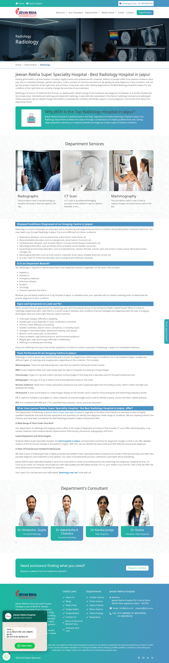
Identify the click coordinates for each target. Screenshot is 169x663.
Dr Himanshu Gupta (32, 530)
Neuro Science (96, 609)
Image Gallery (72, 609)
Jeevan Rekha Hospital (55, 116)
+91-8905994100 (124, 616)
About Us (70, 597)
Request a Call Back (137, 568)
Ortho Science (96, 601)
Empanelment (72, 613)
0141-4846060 (123, 613)
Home (18, 64)
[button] (45, 613)
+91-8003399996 (138, 613)
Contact (130, 12)
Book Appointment (166, 331)
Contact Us (71, 617)
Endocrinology (96, 613)
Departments (30, 64)
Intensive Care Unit (72, 629)
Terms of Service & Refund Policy (74, 622)
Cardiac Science (96, 597)
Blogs (68, 601)
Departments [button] (91, 12)
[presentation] (15, 542)
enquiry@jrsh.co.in (144, 608)
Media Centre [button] (108, 12)
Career (121, 12)
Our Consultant (76, 12)
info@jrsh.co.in (126, 608)
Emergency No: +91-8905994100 (138, 3)
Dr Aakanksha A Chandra (67, 531)
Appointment (145, 12)
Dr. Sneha (137, 530)
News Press (71, 605)
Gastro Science (96, 605)
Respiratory (94, 617)
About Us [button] (60, 12)
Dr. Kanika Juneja (102, 530)
